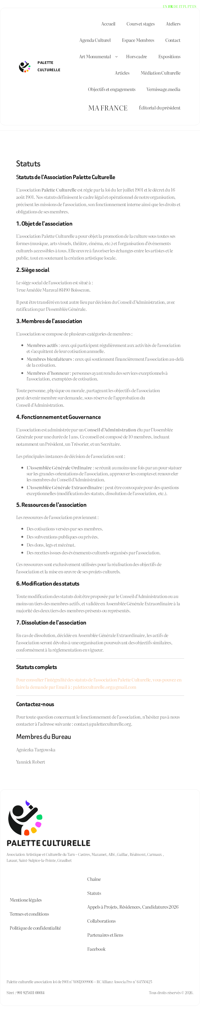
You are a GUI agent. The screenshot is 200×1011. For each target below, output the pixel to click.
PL (185, 6)
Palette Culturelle (49, 843)
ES (194, 6)
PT (190, 6)
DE (175, 6)
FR (170, 6)
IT (180, 6)
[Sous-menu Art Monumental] (116, 56)
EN (165, 6)
